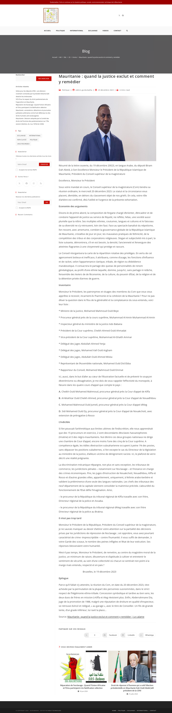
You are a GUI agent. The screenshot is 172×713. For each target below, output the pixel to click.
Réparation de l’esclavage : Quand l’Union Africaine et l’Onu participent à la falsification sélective (82, 686)
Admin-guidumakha (84, 90)
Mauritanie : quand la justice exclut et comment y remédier (99, 57)
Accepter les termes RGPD (28, 170)
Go (47, 202)
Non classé (21, 140)
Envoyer (44, 164)
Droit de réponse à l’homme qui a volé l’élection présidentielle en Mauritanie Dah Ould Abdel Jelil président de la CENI (132, 688)
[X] (119, 15)
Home (114, 710)
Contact (153, 710)
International (35, 136)
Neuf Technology (54, 710)
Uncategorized (23, 144)
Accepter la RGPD (25, 208)
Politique (66, 90)
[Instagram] (33, 183)
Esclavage (21, 136)
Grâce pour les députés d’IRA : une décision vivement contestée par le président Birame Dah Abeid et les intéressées (32, 94)
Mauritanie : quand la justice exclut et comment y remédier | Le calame (105, 616)
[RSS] (41, 183)
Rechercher (20, 75)
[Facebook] (123, 15)
